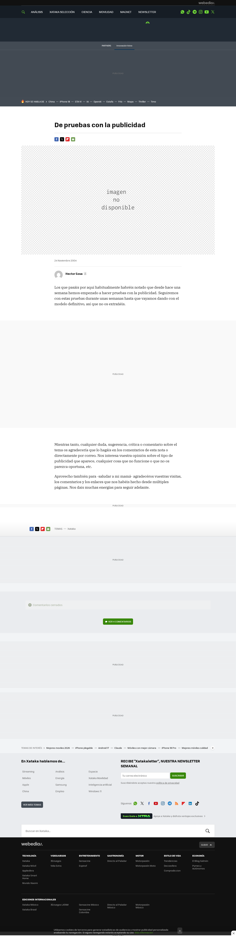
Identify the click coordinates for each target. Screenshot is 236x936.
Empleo (59, 791)
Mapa (130, 101)
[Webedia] (207, 3)
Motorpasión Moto (146, 865)
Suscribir (178, 775)
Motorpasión (142, 860)
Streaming (28, 771)
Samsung (61, 784)
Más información (144, 932)
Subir (204, 844)
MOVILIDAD (106, 12)
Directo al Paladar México (117, 906)
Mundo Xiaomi (30, 883)
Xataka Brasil (29, 909)
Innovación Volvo (124, 45)
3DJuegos (56, 860)
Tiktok (188, 12)
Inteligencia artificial (100, 784)
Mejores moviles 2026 (58, 747)
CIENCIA (87, 12)
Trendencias (170, 860)
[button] (75, 274)
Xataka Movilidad (98, 778)
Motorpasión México (142, 906)
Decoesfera (170, 865)
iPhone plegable (84, 747)
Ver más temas (32, 804)
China (52, 101)
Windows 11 (95, 791)
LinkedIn (190, 803)
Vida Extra (56, 865)
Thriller (142, 101)
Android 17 (103, 747)
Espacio (93, 771)
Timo (153, 101)
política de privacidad (167, 782)
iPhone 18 (65, 101)
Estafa (109, 101)
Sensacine (84, 860)
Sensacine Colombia (84, 911)
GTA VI (78, 101)
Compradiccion (172, 870)
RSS (176, 803)
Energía (59, 778)
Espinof (83, 865)
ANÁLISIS (37, 12)
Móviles (26, 778)
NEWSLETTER (147, 12)
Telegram (194, 12)
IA (88, 101)
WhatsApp (182, 12)
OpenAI (97, 101)
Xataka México (30, 904)
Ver (119, 621)
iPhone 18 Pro (169, 747)
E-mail (73, 139)
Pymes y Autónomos (198, 867)
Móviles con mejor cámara (142, 747)
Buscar (208, 831)
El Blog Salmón (200, 860)
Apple (25, 784)
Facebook (56, 139)
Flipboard (67, 139)
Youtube (207, 12)
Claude (118, 747)
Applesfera (28, 870)
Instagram (201, 12)
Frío (120, 101)
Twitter (213, 12)
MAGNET (125, 12)
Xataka (71, 528)
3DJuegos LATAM (60, 904)
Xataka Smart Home (29, 877)
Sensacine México (89, 904)
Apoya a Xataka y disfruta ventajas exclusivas (178, 816)
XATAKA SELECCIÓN (62, 12)
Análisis (59, 771)
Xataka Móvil (29, 865)
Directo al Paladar (117, 860)
